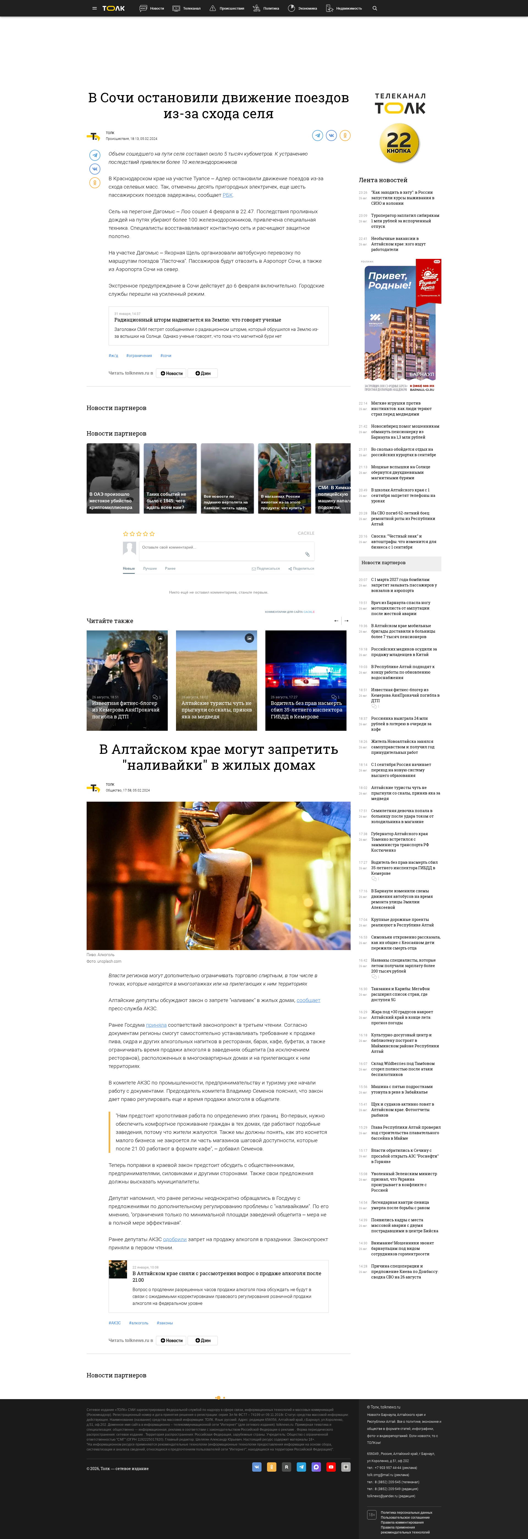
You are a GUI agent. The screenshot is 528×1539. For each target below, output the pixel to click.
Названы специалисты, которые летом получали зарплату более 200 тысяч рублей (403, 965)
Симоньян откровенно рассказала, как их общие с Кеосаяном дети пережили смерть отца (406, 942)
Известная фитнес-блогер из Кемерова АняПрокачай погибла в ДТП (126, 710)
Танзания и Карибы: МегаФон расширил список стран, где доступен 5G (400, 994)
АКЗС (115, 1323)
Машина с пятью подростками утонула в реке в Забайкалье (402, 1089)
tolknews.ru (390, 1407)
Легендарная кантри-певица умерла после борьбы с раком (400, 1205)
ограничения (139, 355)
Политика (271, 8)
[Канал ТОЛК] (203, 373)
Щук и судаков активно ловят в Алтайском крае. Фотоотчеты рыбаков (402, 1109)
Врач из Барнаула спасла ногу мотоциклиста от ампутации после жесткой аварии (400, 608)
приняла (156, 1025)
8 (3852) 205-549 (388, 1489)
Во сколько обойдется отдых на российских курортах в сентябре (403, 452)
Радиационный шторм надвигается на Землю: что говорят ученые (197, 319)
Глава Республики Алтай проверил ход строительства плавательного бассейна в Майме (406, 1133)
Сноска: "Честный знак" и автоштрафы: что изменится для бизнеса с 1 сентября (403, 541)
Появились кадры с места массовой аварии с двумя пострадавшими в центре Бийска (404, 1225)
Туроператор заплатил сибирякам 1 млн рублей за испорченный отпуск (405, 221)
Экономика (307, 8)
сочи (165, 355)
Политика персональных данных (406, 1513)
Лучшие (150, 568)
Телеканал (191, 8)
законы (165, 1323)
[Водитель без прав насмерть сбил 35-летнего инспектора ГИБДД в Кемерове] (305, 680)
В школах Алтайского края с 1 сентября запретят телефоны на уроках (403, 495)
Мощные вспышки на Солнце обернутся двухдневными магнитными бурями (400, 472)
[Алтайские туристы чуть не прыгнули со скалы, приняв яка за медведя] (216, 680)
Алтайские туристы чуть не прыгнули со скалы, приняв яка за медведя (217, 710)
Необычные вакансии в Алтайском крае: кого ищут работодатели (398, 244)
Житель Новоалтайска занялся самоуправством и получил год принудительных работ (403, 747)
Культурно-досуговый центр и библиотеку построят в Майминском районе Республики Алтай (405, 1043)
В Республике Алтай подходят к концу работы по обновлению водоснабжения (403, 672)
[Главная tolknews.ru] (114, 8)
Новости (157, 8)
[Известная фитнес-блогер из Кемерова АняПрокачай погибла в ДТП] (127, 680)
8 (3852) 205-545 (388, 1482)
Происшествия (232, 8)
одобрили (175, 1239)
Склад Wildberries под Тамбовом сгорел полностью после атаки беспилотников (403, 1069)
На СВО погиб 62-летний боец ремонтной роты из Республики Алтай (403, 518)
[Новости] (171, 373)
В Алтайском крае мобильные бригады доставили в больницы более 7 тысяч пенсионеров (403, 631)
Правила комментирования (402, 1522)
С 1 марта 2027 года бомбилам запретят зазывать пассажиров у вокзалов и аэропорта (404, 585)
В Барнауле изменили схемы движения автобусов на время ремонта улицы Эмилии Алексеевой (402, 899)
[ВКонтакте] (331, 135)
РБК (228, 195)
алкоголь (138, 1323)
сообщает (308, 1000)
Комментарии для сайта (290, 611)
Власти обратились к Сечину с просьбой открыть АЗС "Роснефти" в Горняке (405, 1156)
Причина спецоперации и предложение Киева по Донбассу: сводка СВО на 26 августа (404, 1271)
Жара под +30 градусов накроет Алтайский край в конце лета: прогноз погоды (402, 1017)
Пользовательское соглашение (405, 1517)
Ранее (170, 568)
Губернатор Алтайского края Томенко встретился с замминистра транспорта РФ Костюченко (400, 842)
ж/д (113, 355)
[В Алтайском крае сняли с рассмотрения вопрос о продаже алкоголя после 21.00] (118, 1286)
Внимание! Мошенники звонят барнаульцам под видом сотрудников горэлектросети (402, 1248)
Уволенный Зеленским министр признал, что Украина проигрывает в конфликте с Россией (404, 1182)
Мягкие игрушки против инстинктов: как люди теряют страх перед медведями (401, 408)
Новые (129, 568)
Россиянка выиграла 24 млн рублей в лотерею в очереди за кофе (401, 724)
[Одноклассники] (345, 135)
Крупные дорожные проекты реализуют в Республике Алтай (402, 922)
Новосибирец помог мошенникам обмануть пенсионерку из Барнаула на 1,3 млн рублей (405, 431)
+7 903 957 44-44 (388, 1468)
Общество (114, 790)
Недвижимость (349, 8)
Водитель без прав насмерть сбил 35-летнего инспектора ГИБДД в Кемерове (306, 710)
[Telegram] (317, 135)
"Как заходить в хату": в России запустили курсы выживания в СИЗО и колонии (403, 198)
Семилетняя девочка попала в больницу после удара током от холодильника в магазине (402, 816)
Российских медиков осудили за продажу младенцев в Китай (404, 651)
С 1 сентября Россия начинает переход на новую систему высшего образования (401, 770)
